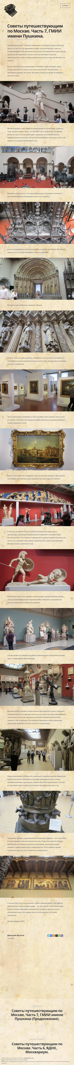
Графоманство (20, 39)
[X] (56, 935)
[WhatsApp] (59, 935)
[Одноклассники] (54, 935)
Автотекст (30, 39)
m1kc (10, 1059)
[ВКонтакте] (51, 935)
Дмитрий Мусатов (15, 935)
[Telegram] (48, 935)
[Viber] (62, 935)
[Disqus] (37, 967)
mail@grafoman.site (29, 1058)
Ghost (25, 1059)
